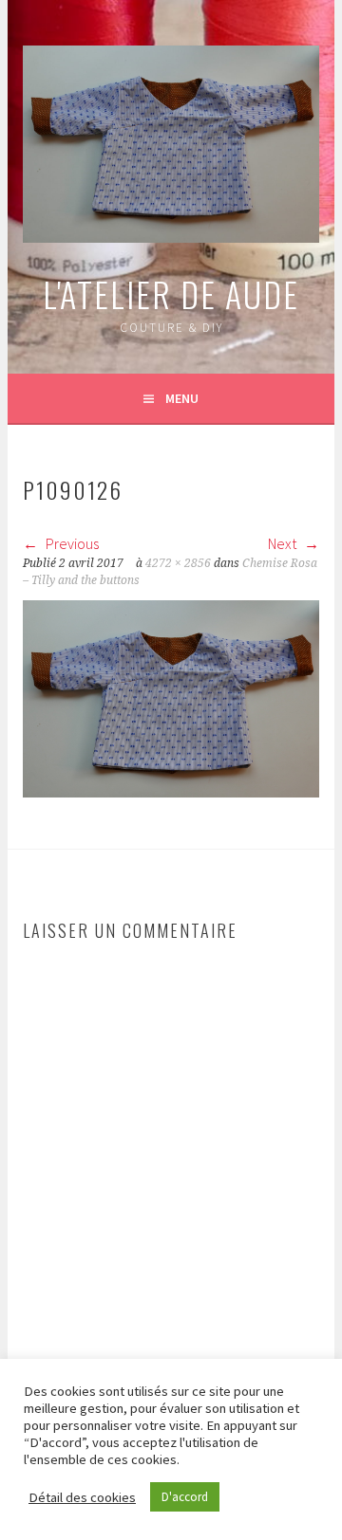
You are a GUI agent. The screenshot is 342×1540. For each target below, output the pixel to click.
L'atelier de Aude (171, 293)
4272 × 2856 (178, 563)
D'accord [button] (185, 1497)
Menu (182, 398)
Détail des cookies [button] (82, 1497)
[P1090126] (170, 791)
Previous (71, 543)
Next (283, 543)
